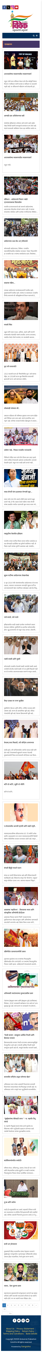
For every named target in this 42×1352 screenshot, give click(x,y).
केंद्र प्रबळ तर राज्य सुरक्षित (14, 700)
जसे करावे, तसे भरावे (11, 617)
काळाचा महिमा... (9, 282)
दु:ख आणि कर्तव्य (10, 1202)
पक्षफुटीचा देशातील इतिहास (13, 533)
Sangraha (26, 1346)
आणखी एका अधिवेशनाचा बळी (14, 115)
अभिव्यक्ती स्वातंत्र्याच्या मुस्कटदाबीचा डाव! (18, 993)
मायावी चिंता (8, 324)
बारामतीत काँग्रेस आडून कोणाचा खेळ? (17, 1076)
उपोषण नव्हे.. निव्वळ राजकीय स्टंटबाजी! (17, 450)
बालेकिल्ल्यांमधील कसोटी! (12, 1160)
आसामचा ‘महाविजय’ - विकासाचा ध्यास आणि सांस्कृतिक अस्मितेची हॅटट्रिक (19, 911)
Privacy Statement (25, 1329)
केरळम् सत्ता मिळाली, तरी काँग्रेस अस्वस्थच (19, 742)
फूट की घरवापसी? (10, 366)
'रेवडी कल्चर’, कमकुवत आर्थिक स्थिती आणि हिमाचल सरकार (19, 1036)
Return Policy (28, 1331)
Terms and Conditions (13, 1334)
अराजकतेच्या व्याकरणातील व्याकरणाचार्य (17, 74)
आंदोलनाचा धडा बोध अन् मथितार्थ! (16, 241)
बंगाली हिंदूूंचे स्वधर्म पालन (12, 868)
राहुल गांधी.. (7, 165)
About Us (10, 1329)
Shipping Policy (13, 1331)
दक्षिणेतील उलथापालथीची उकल (15, 951)
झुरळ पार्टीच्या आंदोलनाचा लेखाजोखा (16, 575)
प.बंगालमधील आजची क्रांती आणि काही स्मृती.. (20, 826)
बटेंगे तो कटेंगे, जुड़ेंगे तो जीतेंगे (14, 784)
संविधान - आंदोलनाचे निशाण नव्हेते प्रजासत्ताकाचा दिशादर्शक (16, 200)
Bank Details (31, 1334)
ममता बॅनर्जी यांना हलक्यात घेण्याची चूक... (18, 491)
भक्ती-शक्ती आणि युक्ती (12, 659)
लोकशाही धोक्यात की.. (11, 408)
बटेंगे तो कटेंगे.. (8, 791)
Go (10, 1313)
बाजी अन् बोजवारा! (10, 1244)
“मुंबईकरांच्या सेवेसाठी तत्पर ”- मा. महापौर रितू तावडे (20, 1120)
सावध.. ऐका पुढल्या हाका (12, 1285)
